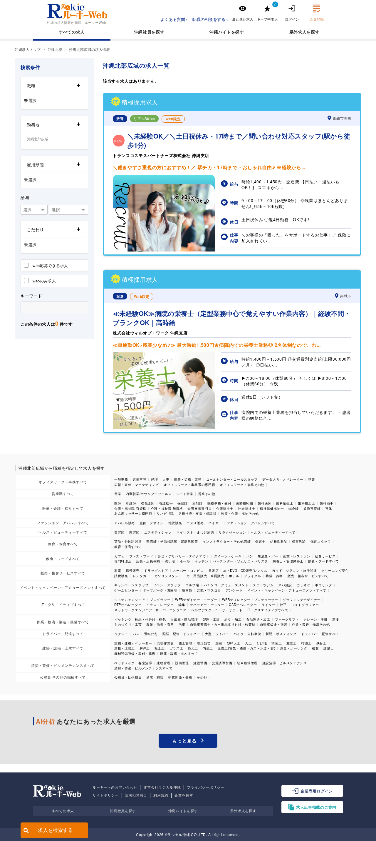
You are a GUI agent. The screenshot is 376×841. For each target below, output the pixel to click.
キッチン (201, 561)
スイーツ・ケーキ (228, 556)
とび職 (261, 643)
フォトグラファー (305, 604)
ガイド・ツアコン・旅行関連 (294, 570)
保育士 (260, 541)
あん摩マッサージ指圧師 (133, 513)
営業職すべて (63, 493)
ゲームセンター (126, 590)
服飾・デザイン (152, 522)
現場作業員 (165, 643)
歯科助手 (326, 503)
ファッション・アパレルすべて (63, 522)
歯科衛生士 (284, 503)
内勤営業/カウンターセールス (149, 493)
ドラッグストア (156, 570)
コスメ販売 (195, 522)
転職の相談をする (208, 19)
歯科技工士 (306, 503)
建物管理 (163, 662)
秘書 (311, 479)
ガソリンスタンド (168, 575)
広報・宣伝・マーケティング (136, 484)
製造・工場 (211, 619)
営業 (117, 493)
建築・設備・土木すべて (62, 647)
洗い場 (170, 561)
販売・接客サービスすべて (63, 572)
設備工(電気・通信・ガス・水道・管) (247, 648)
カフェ (119, 556)
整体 (328, 508)
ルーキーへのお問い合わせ (115, 787)
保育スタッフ (320, 541)
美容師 (119, 532)
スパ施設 (285, 584)
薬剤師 (197, 503)
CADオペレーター (243, 604)
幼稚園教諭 (279, 541)
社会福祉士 (246, 508)
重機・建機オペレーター (133, 643)
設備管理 (182, 662)
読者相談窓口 (136, 795)
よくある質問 (172, 19)
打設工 (306, 643)
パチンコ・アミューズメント (226, 584)
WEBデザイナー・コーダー (196, 599)
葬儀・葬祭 (274, 575)
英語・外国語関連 (128, 541)
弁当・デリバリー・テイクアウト (183, 556)
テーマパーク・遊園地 (160, 590)
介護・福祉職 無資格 (167, 508)
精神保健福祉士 (272, 508)
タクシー (121, 633)
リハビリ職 (165, 513)
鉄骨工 (321, 643)
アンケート (234, 590)
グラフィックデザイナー (301, 599)
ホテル (234, 575)
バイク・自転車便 (247, 633)
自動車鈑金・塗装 (274, 624)
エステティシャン (158, 532)
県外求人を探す (243, 810)
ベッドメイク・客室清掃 (133, 662)
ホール (185, 561)
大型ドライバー (217, 633)
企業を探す (183, 795)
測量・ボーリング (294, 648)
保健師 (182, 503)
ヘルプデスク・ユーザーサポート (217, 609)
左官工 (291, 643)
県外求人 (298, 32)
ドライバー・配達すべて (62, 633)
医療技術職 (244, 503)
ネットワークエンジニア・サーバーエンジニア (150, 609)
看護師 (131, 503)
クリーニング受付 (335, 570)
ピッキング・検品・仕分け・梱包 (140, 619)
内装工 (208, 648)
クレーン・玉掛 (315, 619)
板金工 (160, 648)
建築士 (328, 648)
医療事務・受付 (219, 503)
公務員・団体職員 (128, 677)
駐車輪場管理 (247, 662)
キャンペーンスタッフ (131, 584)
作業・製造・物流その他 (311, 624)
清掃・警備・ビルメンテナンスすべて (63, 665)
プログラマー (160, 599)
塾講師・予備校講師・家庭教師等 (172, 541)
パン (249, 556)
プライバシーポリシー (205, 787)
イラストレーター (160, 604)
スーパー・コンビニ (188, 570)
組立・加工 (233, 619)
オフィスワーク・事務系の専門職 (189, 484)
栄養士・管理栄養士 (288, 561)
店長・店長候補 (148, 561)
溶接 (335, 619)
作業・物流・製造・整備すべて (63, 621)
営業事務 (140, 479)
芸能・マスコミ (209, 590)
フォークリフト (287, 619)
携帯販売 (133, 570)
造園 (218, 643)
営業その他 (206, 493)
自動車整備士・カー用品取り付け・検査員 (222, 624)
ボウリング (323, 584)
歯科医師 (264, 503)
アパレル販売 (124, 522)
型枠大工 (234, 643)
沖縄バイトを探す (183, 810)
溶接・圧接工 (124, 648)
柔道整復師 (312, 508)
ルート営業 (185, 493)
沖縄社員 (143, 32)
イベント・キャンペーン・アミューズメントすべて (63, 587)
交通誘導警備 (222, 662)
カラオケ (303, 584)
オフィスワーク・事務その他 (242, 484)
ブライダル (252, 575)
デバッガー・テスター (207, 604)
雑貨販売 (175, 522)
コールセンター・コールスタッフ (232, 479)
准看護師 (148, 503)
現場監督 (204, 643)
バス (136, 633)
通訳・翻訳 (155, 677)
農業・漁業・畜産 (160, 624)
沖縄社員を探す (123, 810)
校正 (283, 604)
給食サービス (325, 556)
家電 (117, 570)
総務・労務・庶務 (188, 479)
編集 (181, 604)
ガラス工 (176, 648)
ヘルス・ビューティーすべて (62, 531)
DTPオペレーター (128, 604)
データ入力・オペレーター (282, 479)
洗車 (182, 624)
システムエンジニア (129, 599)
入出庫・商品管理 (184, 619)
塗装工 (276, 643)
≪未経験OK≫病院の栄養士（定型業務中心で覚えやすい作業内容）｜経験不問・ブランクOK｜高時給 (231, 318)
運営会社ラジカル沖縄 (162, 787)
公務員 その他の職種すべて (63, 677)
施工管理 (185, 643)
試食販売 (121, 575)
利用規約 (160, 795)
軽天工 (193, 648)
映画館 (187, 590)
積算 (315, 648)
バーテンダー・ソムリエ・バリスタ (240, 561)
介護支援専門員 (199, 508)
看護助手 (166, 503)
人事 (165, 479)
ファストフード (141, 556)
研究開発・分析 (180, 677)
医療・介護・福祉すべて (62, 508)
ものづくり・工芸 (128, 624)
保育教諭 (299, 541)
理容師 (134, 532)
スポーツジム (263, 584)
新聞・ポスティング (281, 633)
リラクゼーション (232, 532)
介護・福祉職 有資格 (130, 508)
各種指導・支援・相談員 (197, 513)
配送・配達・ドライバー (181, 633)
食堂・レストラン (296, 556)
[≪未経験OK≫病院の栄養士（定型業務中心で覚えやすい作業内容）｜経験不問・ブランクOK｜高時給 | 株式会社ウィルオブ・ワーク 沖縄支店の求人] (164, 427)
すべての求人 (72, 32)
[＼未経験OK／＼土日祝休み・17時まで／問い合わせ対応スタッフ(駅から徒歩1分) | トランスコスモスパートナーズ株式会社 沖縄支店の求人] (164, 250)
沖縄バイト (220, 32)
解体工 (145, 648)
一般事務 (121, 479)
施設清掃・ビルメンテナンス (284, 662)
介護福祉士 (225, 508)
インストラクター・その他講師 (227, 541)
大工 (248, 643)
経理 (154, 479)
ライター (268, 604)
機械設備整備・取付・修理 (134, 653)
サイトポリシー (106, 795)
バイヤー (215, 522)
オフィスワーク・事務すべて (62, 481)
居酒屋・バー (268, 556)
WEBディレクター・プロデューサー (250, 599)
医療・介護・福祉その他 (240, 513)
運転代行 (151, 633)
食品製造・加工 (258, 619)
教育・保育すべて (63, 543)
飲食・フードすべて (63, 558)
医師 (117, 503)
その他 (202, 677)
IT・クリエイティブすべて (63, 604)
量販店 (213, 570)
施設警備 (200, 662)
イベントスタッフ (167, 584)
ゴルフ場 (192, 584)
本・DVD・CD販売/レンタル (245, 570)
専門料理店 (123, 561)
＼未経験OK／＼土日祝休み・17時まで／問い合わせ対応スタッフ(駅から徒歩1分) (238, 140)
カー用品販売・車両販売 (205, 575)
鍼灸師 (293, 508)
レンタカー (141, 575)
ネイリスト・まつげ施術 (195, 532)
